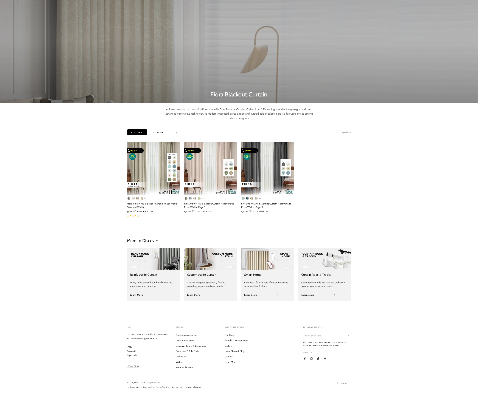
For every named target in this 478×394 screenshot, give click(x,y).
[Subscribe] (349, 335)
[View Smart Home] (267, 259)
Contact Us (131, 351)
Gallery (228, 346)
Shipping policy (177, 387)
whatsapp (142, 338)
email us (153, 338)
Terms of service (162, 387)
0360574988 (161, 334)
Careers (228, 356)
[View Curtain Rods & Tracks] (324, 259)
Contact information (193, 387)
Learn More (230, 362)
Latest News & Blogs (235, 351)
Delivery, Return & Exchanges (191, 346)
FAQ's (129, 346)
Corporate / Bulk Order (188, 351)
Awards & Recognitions (236, 340)
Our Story (229, 335)
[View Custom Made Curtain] (210, 259)
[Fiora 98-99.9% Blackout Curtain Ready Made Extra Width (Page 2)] (210, 168)
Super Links (132, 355)
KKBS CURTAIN (139, 382)
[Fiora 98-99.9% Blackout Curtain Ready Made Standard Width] (153, 168)
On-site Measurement (186, 335)
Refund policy (135, 387)
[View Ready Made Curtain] (153, 259)
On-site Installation (185, 340)
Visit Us (179, 362)
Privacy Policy (133, 365)
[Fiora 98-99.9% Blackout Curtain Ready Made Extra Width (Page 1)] (267, 168)
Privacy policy (148, 387)
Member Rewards (184, 367)
